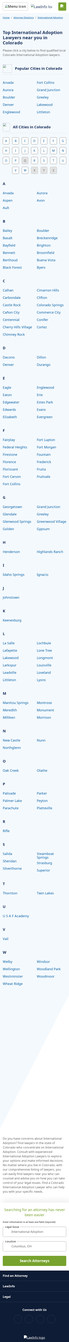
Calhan (8, 290)
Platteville (44, 808)
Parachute (11, 808)
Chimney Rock (14, 334)
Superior (43, 870)
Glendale (10, 514)
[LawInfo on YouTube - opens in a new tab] (40, 1319)
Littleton (43, 112)
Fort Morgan (46, 447)
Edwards (9, 409)
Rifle (6, 831)
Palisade (9, 793)
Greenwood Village (51, 521)
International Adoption (50, 17)
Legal (7, 1297)
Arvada (8, 82)
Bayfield (9, 245)
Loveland (44, 672)
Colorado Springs (50, 305)
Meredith (10, 710)
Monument (45, 710)
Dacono (9, 357)
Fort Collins (45, 82)
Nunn (41, 740)
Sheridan (10, 861)
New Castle (11, 740)
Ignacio (42, 574)
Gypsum (43, 529)
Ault (6, 208)
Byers (41, 267)
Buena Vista (46, 260)
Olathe (42, 770)
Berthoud (10, 260)
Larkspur (9, 665)
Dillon (41, 357)
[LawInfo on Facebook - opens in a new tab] (18, 1319)
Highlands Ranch (50, 552)
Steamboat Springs (45, 855)
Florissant (10, 469)
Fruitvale (43, 476)
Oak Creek (11, 770)
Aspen (8, 200)
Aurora (8, 90)
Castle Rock (12, 305)
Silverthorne (12, 868)
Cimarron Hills (48, 290)
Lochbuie (44, 643)
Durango (43, 364)
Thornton (10, 893)
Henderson (11, 552)
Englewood (11, 112)
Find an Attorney (15, 1276)
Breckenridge (47, 238)
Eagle (7, 387)
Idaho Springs (13, 574)
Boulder (9, 97)
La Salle (9, 643)
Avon (41, 200)
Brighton (44, 245)
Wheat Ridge (13, 984)
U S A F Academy (16, 916)
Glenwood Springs (17, 521)
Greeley (43, 97)
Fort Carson (12, 476)
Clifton (42, 297)
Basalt (8, 238)
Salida (7, 854)
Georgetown (12, 507)
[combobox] (34, 1232)
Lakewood (45, 104)
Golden (8, 529)
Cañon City (11, 312)
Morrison (44, 717)
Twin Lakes (45, 893)
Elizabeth (10, 417)
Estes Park (45, 402)
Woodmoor (45, 976)
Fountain (44, 454)
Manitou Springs (16, 703)
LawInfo (9, 1286)
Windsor (43, 961)
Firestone (10, 454)
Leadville (9, 672)
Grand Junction (48, 90)
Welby (7, 961)
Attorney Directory (23, 17)
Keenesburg (12, 620)
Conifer (42, 320)
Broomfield (45, 252)
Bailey (7, 230)
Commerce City (49, 312)
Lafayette (10, 650)
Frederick (44, 462)
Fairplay (9, 440)
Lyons (41, 680)
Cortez (42, 327)
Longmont (45, 658)
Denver (8, 104)
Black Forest (12, 267)
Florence (9, 462)
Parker (42, 793)
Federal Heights (15, 447)
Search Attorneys (34, 1260)
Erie (40, 395)
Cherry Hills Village (17, 327)
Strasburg (44, 863)
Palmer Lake (12, 800)
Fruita (41, 469)
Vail (5, 939)
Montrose (44, 703)
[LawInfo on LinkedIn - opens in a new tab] (51, 1319)
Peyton (42, 800)
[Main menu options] (15, 6)
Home (6, 17)
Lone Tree (44, 650)
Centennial (11, 320)
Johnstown (11, 597)
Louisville (44, 665)
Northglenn (12, 747)
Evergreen (44, 417)
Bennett (9, 252)
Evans (41, 409)
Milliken (9, 717)
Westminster (13, 976)
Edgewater (11, 402)
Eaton (7, 395)
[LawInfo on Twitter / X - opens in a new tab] (29, 1319)
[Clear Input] (62, 1231)
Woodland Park (49, 969)
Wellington (11, 969)
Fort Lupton (46, 440)
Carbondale (12, 297)
